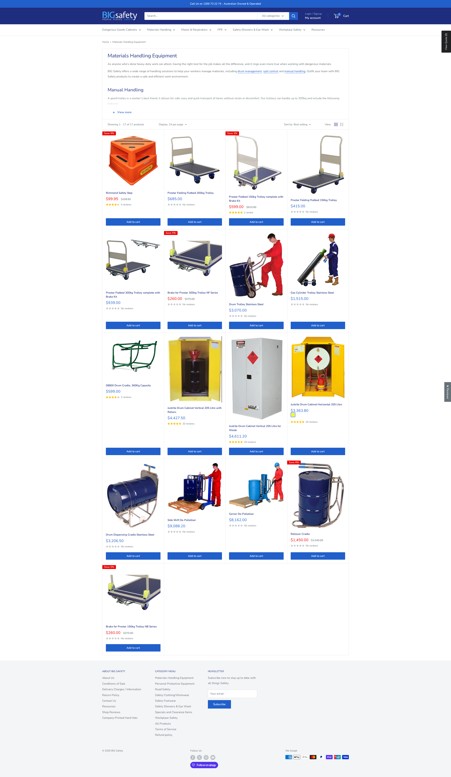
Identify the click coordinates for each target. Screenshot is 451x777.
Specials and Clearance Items (173, 712)
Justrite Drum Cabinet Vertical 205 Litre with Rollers (195, 410)
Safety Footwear (165, 701)
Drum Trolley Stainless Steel (246, 304)
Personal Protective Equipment (174, 684)
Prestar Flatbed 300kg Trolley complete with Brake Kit (133, 294)
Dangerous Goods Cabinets (119, 30)
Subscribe (219, 704)
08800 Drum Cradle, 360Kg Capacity (128, 385)
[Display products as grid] (336, 124)
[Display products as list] (341, 124)
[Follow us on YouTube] (212, 757)
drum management (250, 71)
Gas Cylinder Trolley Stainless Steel (312, 292)
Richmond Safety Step (119, 193)
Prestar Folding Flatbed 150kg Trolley (314, 200)
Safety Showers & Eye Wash (251, 30)
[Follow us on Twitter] (199, 757)
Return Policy (110, 695)
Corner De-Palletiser (241, 514)
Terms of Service (165, 729)
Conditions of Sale (113, 684)
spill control (270, 71)
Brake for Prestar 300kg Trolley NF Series (193, 292)
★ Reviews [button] (448, 392)
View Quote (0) (446, 41)
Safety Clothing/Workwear (172, 695)
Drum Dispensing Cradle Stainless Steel (130, 534)
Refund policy (163, 735)
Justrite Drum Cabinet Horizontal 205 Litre (316, 404)
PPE (220, 30)
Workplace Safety (290, 30)
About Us (108, 678)
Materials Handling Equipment (129, 42)
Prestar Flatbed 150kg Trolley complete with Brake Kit (256, 199)
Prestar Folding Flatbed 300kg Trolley (191, 193)
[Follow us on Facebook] (192, 757)
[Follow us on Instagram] (206, 757)
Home (105, 42)
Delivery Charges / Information (121, 689)
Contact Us (109, 701)
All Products (163, 724)
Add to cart (133, 222)
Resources (318, 30)
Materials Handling (159, 30)
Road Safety (162, 689)
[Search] (293, 16)
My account (313, 18)
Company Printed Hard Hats (120, 718)
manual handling (294, 71)
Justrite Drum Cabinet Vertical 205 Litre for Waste (255, 428)
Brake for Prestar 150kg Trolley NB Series (131, 626)
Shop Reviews (111, 712)
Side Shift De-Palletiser (182, 520)
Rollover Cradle (300, 534)
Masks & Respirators (194, 30)
